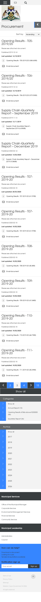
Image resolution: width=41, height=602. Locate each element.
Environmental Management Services (15, 512)
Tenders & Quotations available (13, 557)
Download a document (10, 552)
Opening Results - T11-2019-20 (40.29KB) (21, 370)
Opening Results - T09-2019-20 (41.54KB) (21, 300)
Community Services (9, 519)
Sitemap (6, 583)
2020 (10, 453)
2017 (10, 436)
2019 (10, 447)
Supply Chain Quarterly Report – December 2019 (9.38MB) (22, 160)
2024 (10, 475)
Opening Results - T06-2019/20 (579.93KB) (21, 95)
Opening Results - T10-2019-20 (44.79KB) (21, 335)
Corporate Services (8, 508)
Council (4, 540)
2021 (10, 458)
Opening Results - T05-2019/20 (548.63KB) (21, 60)
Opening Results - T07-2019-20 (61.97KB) (21, 196)
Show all (20, 391)
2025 (10, 480)
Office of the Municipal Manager (13, 504)
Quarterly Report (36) (16, 418)
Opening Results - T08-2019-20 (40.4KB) (20, 265)
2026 (10, 486)
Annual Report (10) (15, 408)
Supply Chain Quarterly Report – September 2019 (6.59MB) (18, 127)
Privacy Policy (7, 579)
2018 (10, 442)
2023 (10, 469)
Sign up (34, 566)
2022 (10, 464)
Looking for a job (7, 554)
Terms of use (7, 576)
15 (37, 385)
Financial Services (8, 516)
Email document (12, 66)
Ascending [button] (30, 34)
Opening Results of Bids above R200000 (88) (23, 413)
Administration (6, 536)
